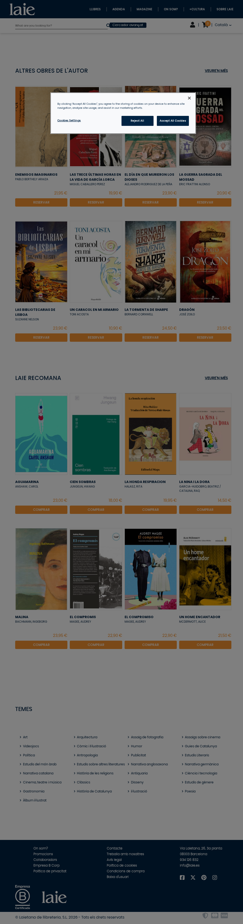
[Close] (189, 98)
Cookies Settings (69, 120)
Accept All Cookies (173, 120)
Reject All (137, 120)
